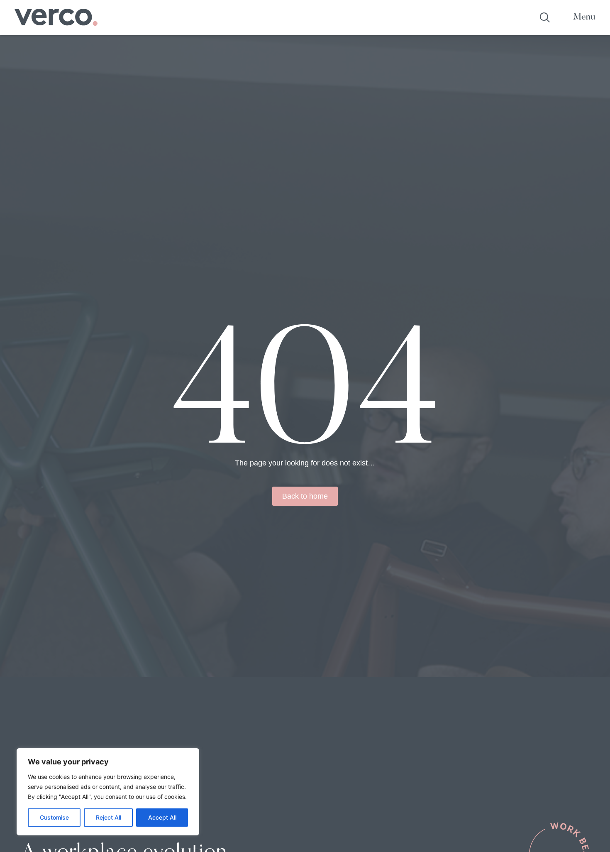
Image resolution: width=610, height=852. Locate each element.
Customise (54, 817)
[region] (108, 791)
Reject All (108, 817)
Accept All (162, 817)
